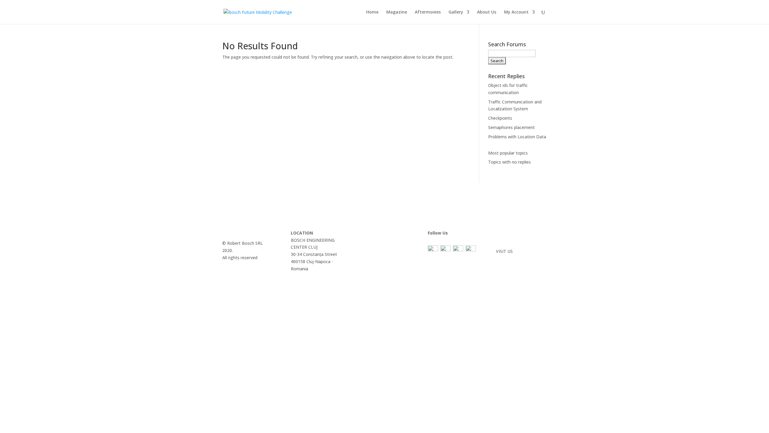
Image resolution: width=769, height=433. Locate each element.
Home (372, 12)
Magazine (396, 12)
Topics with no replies (509, 162)
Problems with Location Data (517, 137)
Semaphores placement (511, 127)
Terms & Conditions (515, 240)
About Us (486, 12)
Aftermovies (428, 12)
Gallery (455, 12)
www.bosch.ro (510, 258)
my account (370, 254)
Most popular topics (508, 153)
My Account (516, 12)
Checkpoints (500, 118)
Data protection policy (518, 233)
